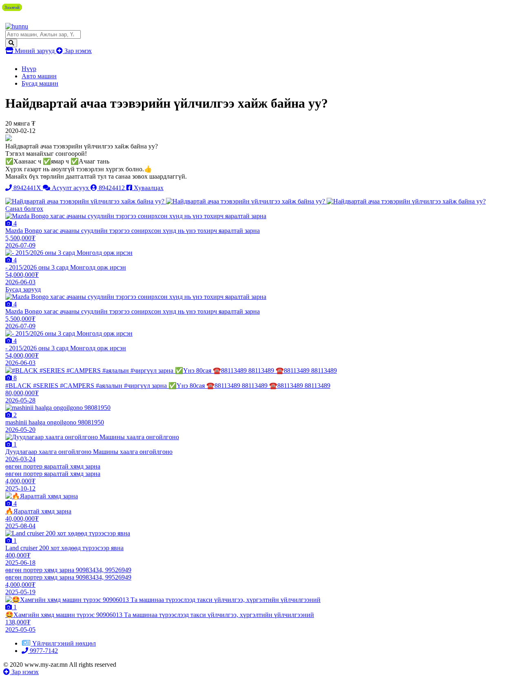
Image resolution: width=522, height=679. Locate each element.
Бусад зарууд (23, 289)
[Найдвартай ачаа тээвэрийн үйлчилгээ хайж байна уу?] (85, 201)
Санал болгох (24, 208)
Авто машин (39, 76)
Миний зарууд (34, 50)
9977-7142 (43, 650)
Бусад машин (40, 83)
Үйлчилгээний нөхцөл (64, 643)
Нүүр (29, 68)
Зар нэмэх (77, 50)
